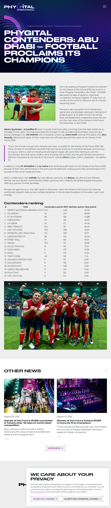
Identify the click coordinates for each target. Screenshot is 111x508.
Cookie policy (40, 492)
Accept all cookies (43, 499)
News (18, 26)
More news (54, 448)
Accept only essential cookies (81, 499)
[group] (29, 409)
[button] (104, 6)
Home (6, 26)
